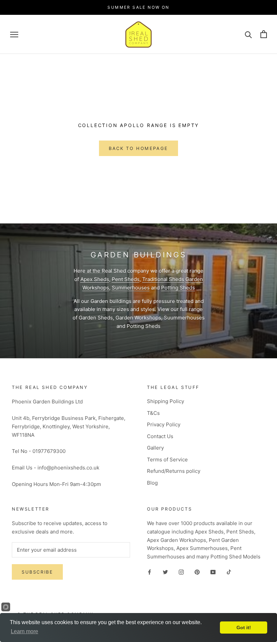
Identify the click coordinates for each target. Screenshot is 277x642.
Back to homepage (138, 148)
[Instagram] (181, 572)
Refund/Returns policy (173, 471)
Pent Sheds (126, 279)
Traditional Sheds (163, 279)
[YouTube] (213, 572)
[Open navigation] (14, 34)
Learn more (24, 631)
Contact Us (160, 436)
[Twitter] (165, 572)
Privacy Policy (163, 424)
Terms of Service (167, 459)
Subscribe (37, 572)
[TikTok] (228, 572)
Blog (152, 483)
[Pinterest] (197, 572)
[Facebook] (149, 572)
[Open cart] (263, 34)
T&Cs (153, 413)
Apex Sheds (94, 279)
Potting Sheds (178, 287)
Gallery (155, 448)
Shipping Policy (165, 401)
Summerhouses (131, 287)
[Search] (248, 34)
